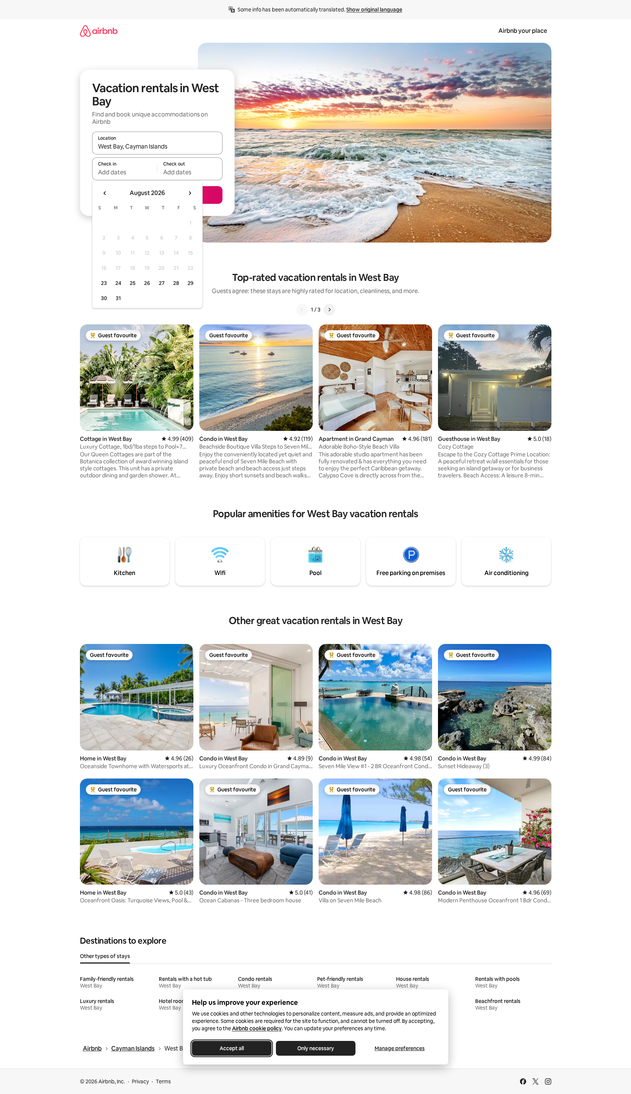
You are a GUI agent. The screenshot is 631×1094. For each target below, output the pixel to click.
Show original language (374, 9)
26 (147, 283)
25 (133, 283)
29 (190, 283)
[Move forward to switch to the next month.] (189, 193)
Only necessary (315, 1048)
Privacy (140, 1081)
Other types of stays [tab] (105, 956)
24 (118, 283)
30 (104, 298)
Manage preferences (400, 1048)
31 (118, 298)
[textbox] (124, 172)
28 (176, 283)
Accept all (232, 1048)
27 (162, 283)
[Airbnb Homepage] (99, 30)
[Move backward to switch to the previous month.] (105, 193)
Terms (163, 1081)
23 (104, 283)
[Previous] (302, 310)
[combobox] (157, 146)
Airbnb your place (522, 31)
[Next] (329, 310)
